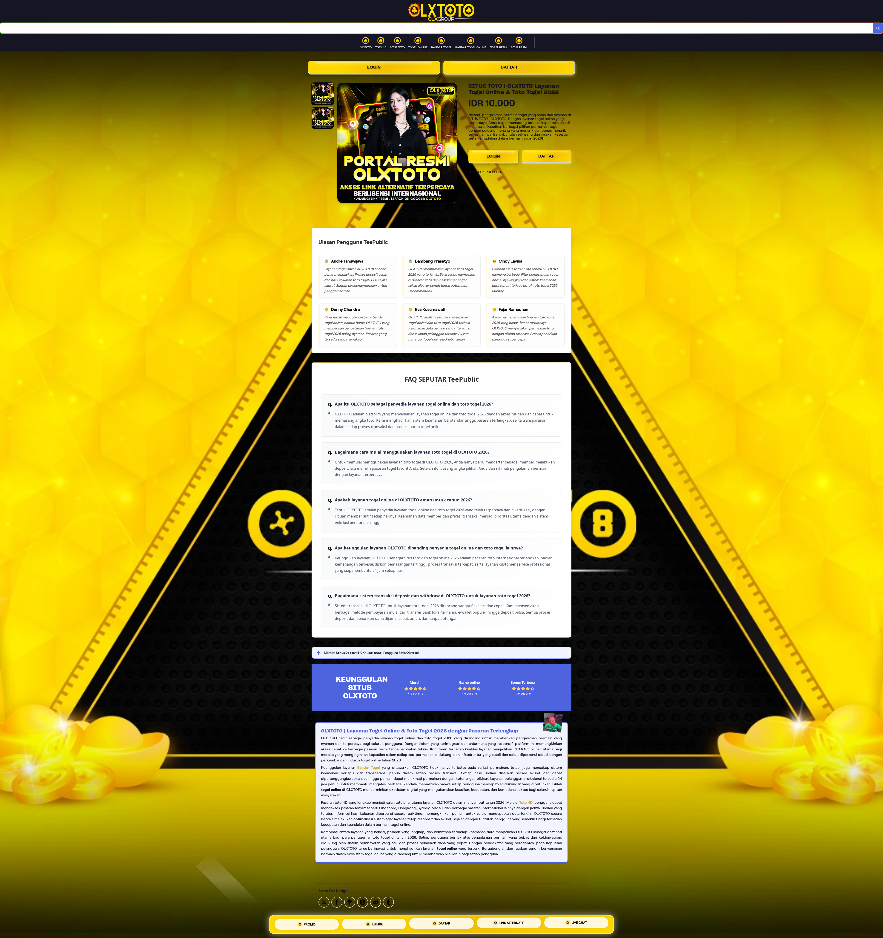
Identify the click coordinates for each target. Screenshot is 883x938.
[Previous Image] (341, 143)
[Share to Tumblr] (388, 902)
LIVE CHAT (579, 923)
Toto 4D (525, 802)
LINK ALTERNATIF (512, 923)
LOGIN (374, 67)
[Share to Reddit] (375, 902)
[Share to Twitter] (324, 902)
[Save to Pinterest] (362, 902)
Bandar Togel (368, 767)
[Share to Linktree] (349, 902)
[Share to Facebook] (336, 902)
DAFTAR (509, 67)
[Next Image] (453, 143)
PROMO (309, 923)
